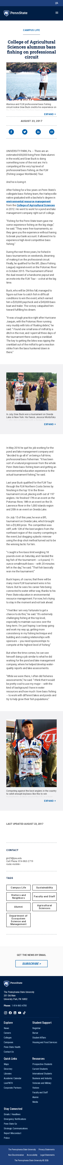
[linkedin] (38, 132)
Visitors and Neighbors (18, 896)
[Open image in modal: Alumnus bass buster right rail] (31, 753)
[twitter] (24, 132)
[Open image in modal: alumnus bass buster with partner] (31, 391)
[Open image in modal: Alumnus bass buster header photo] (31, 81)
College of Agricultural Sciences (36, 205)
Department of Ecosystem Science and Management (18, 920)
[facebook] (11, 132)
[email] (51, 132)
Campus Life (31, 30)
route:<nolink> (13, 864)
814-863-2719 (25, 861)
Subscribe (30, 963)
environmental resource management (28, 201)
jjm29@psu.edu (14, 858)
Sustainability (44, 887)
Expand (49, 114)
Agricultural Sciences (44, 907)
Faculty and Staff (44, 896)
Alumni (18, 906)
